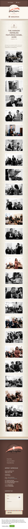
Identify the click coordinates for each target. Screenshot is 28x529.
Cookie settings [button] (5, 526)
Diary (16, 34)
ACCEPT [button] (12, 526)
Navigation (15, 17)
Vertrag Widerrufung (10, 458)
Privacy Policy (9, 454)
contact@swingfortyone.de (12, 474)
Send (9, 508)
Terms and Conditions (11, 456)
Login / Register (10, 2)
